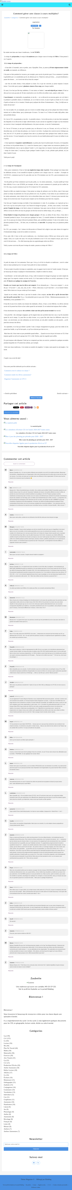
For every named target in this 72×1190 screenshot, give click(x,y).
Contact (34, 1185)
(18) (11, 1068)
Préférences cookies (35, 1187)
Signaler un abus (42, 1185)
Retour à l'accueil (36, 397)
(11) (6, 1097)
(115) (7, 1038)
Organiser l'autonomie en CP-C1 (15, 379)
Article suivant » (62, 393)
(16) (6, 1075)
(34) (7, 1051)
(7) (8, 1129)
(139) (7, 1036)
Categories (14, 18)
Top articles (28, 1185)
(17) (8, 1073)
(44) (6, 1046)
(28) (8, 1055)
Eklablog (48, 1179)
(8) (7, 1114)
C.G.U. (49, 1185)
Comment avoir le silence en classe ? (16, 371)
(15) (9, 1080)
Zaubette (7, 18)
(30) (9, 1053)
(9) (7, 1107)
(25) (9, 1058)
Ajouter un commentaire (19, 463)
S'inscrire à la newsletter (11, 412)
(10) (9, 1102)
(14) (10, 1087)
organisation (36, 22)
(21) (7, 1063)
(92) (6, 1041)
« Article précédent (10, 393)
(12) (9, 1095)
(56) (8, 1043)
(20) (12, 1065)
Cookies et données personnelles (60, 1185)
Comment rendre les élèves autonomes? (17, 375)
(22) (6, 1060)
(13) (9, 1092)
